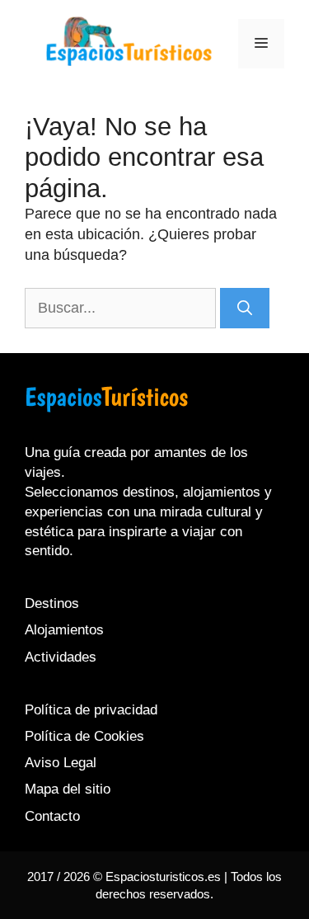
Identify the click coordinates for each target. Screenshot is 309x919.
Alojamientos (64, 630)
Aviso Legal (60, 763)
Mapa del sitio (67, 789)
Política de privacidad (91, 710)
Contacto (52, 816)
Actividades (60, 657)
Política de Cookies (84, 736)
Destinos (52, 603)
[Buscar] (244, 308)
